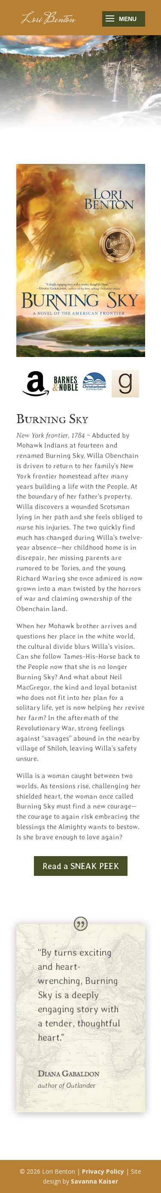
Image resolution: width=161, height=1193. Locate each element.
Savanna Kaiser (94, 1181)
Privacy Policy (103, 1171)
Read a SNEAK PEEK (81, 866)
